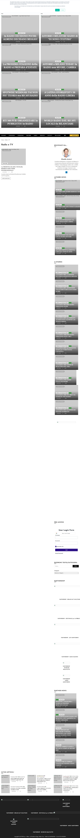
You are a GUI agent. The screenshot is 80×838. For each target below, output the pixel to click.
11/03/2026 (57, 126)
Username (57, 535)
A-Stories (58, 272)
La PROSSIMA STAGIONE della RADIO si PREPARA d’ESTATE (20, 66)
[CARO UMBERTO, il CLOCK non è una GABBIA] (32, 789)
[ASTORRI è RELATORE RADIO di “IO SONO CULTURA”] (60, 29)
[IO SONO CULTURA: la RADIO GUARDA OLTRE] (5, 789)
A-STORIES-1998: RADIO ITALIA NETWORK (63, 380)
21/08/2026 (14, 781)
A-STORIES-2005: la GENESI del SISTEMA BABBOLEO (66, 410)
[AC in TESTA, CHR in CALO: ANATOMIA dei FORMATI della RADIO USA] (32, 779)
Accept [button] (57, 10)
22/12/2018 (59, 398)
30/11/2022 (59, 766)
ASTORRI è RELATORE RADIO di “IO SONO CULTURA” (60, 37)
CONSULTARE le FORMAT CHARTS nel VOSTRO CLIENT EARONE (65, 763)
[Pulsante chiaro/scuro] (65, 135)
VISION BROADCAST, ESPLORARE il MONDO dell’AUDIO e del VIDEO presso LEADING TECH (63, 732)
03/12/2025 (59, 253)
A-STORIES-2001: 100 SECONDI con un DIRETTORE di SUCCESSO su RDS (66, 289)
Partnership (5, 163)
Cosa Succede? (66, 776)
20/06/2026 (18, 98)
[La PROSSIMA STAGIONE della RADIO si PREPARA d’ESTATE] (20, 57)
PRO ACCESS (57, 135)
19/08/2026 (66, 782)
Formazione (21, 135)
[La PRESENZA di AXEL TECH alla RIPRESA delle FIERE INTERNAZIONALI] (13, 157)
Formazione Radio (64, 272)
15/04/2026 (57, 98)
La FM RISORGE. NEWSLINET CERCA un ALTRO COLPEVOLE (70, 789)
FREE (16, 33)
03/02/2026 (59, 721)
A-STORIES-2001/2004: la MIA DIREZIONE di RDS (65, 305)
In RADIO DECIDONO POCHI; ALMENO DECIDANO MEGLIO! (20, 37)
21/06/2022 (4, 172)
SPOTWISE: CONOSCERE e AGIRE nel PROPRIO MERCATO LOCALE (64, 703)
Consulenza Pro (40, 775)
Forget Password (59, 553)
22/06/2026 (18, 69)
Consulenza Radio (40, 786)
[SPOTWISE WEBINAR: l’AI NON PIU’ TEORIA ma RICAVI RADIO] (20, 85)
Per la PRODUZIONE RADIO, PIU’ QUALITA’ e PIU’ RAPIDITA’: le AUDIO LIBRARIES (66, 718)
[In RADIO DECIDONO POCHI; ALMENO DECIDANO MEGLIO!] (20, 29)
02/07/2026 (18, 41)
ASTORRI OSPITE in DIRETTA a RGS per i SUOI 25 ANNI (65, 251)
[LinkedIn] (66, 172)
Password (57, 540)
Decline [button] (62, 10)
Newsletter (75, 135)
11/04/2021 (59, 323)
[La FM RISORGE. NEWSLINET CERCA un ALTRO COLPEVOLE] (58, 789)
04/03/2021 (59, 338)
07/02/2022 (59, 278)
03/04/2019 (59, 383)
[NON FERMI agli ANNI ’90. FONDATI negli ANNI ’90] (5, 779)
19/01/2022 (59, 293)
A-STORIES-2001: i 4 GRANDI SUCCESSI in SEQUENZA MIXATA (66, 275)
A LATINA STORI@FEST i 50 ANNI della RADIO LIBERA (59, 94)
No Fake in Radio (75, 776)
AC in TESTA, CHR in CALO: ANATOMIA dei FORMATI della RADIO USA (44, 780)
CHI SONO (3, 135)
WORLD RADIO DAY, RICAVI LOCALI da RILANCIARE (59, 122)
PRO (44, 775)
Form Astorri (13, 786)
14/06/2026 (57, 41)
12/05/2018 (59, 413)
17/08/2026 (40, 791)
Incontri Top (22, 776)
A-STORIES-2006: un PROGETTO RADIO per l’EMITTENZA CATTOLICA (66, 349)
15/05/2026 (18, 126)
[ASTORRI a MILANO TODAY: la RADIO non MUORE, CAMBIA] (60, 57)
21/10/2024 (59, 736)
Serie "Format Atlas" (41, 777)
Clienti (35, 135)
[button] (68, 135)
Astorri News (58, 33)
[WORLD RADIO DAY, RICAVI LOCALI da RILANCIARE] (60, 114)
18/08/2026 (14, 791)
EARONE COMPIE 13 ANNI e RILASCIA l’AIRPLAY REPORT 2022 (65, 748)
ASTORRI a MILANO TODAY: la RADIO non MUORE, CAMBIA (60, 66)
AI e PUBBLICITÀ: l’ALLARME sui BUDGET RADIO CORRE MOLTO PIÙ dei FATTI (70, 779)
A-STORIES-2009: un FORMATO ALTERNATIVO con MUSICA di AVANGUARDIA (65, 319)
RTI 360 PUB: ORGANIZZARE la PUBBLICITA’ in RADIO (20, 122)
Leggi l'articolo (6, 178)
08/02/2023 (59, 751)
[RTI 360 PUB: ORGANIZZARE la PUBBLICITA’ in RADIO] (20, 114)
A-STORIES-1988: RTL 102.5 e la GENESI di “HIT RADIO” (65, 395)
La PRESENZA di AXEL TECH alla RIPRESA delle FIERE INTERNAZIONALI (12, 168)
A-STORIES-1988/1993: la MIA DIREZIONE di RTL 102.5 (65, 335)
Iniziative (42, 135)
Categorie (56, 570)
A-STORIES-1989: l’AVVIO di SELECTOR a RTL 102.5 (64, 365)
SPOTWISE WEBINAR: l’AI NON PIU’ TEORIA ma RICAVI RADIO (20, 94)
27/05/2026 (57, 69)
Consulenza (12, 135)
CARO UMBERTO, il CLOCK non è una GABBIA (44, 789)
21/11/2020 (59, 353)
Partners (28, 135)
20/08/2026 (40, 783)
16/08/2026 (66, 792)
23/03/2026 (59, 706)
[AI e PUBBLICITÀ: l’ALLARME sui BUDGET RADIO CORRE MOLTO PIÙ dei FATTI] (58, 779)
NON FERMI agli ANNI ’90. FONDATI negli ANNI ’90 (17, 779)
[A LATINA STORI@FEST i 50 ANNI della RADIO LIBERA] (60, 85)
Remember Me (60, 546)
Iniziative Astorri (22, 33)
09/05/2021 (59, 308)
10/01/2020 (59, 368)
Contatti (49, 135)
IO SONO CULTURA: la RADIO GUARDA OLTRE (18, 789)
